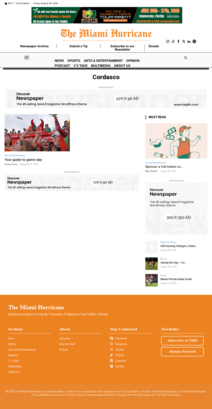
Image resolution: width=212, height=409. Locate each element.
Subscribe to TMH (182, 340)
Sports (12, 344)
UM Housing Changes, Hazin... (179, 246)
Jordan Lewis (11, 164)
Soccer (163, 258)
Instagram (120, 344)
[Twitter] (184, 41)
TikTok (119, 355)
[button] (185, 57)
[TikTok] (173, 41)
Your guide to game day (23, 160)
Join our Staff (67, 344)
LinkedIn (120, 361)
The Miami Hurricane (36, 307)
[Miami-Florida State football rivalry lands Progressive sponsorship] (151, 280)
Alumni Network (182, 351)
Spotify (119, 366)
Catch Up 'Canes (168, 242)
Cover (163, 275)
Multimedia (15, 366)
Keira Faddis (151, 170)
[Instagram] (168, 41)
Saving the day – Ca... (173, 262)
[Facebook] (178, 41)
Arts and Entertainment (22, 349)
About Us (13, 372)
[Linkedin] (189, 41)
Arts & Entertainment (15, 155)
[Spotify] (194, 41)
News (11, 338)
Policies (63, 349)
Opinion (13, 355)
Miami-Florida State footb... (177, 279)
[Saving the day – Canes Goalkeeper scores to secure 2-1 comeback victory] (151, 263)
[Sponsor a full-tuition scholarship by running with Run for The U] (176, 141)
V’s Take (13, 361)
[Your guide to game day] (37, 133)
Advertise (64, 338)
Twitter (119, 349)
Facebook (121, 338)
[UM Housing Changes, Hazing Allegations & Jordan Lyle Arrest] (151, 247)
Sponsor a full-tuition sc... (164, 167)
